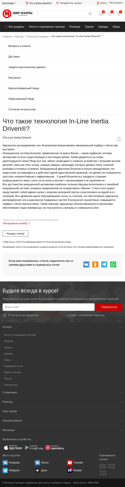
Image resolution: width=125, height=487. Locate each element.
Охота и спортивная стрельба (47, 26)
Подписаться (109, 307)
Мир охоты (17, 13)
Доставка (14, 56)
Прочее (8, 378)
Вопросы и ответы (19, 46)
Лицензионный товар (21, 98)
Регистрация (116, 2)
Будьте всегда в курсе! (30, 291)
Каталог (7, 327)
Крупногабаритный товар (23, 88)
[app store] (13, 447)
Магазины (9, 430)
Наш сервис (10, 411)
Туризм (89, 26)
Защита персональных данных (27, 67)
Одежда (103, 26)
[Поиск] (65, 14)
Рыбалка (74, 26)
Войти (103, 3)
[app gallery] (54, 447)
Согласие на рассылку (22, 109)
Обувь (116, 26)
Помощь (8, 401)
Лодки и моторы (12, 372)
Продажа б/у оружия (71, 3)
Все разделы (16, 26)
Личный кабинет (12, 420)
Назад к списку (15, 233)
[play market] (33, 447)
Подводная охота (13, 366)
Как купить (14, 77)
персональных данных (52, 315)
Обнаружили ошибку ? (16, 223)
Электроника (11, 384)
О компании (10, 392)
